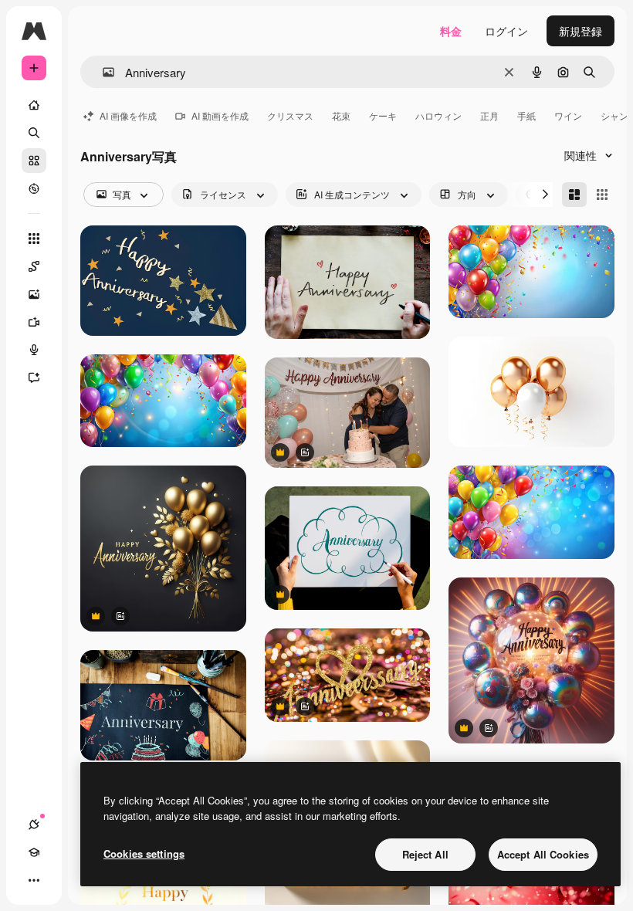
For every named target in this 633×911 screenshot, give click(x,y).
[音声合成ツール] (34, 349)
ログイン (506, 31)
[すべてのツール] (34, 238)
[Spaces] (34, 266)
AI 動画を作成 (220, 115)
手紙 (526, 115)
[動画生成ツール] (34, 322)
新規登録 (580, 31)
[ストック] (34, 160)
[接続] (34, 824)
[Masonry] (574, 194)
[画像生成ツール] (34, 294)
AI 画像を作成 (128, 115)
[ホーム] (34, 105)
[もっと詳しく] (34, 188)
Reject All (425, 854)
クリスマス (290, 115)
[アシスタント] (34, 377)
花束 (341, 115)
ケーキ (383, 115)
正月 (489, 115)
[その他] (34, 880)
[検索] (34, 132)
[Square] (602, 194)
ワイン (568, 115)
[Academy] (34, 852)
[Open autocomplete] (102, 72)
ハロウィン (438, 115)
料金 (451, 31)
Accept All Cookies (543, 854)
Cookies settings (143, 853)
